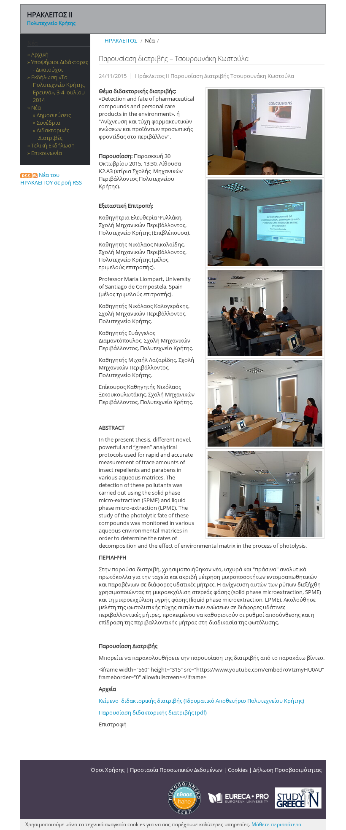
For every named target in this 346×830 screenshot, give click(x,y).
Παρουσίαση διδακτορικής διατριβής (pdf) (153, 712)
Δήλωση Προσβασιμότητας (287, 770)
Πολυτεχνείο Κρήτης (51, 23)
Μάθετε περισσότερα (276, 824)
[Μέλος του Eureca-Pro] (238, 797)
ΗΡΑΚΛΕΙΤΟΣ (121, 40)
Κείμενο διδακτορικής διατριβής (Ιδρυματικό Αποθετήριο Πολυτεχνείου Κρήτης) (201, 700)
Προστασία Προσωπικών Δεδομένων (176, 770)
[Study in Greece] (298, 797)
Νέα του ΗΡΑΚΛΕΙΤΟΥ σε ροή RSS (51, 178)
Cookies (238, 770)
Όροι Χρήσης (107, 770)
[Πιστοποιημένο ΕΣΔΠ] (184, 797)
